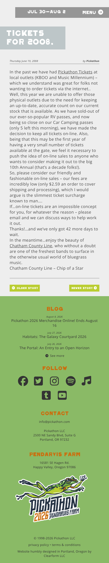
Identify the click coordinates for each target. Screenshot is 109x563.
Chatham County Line (31, 245)
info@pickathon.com (54, 422)
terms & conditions (66, 545)
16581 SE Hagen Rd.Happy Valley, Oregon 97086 (54, 465)
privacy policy (38, 545)
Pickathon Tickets (75, 72)
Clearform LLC (54, 556)
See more (57, 355)
